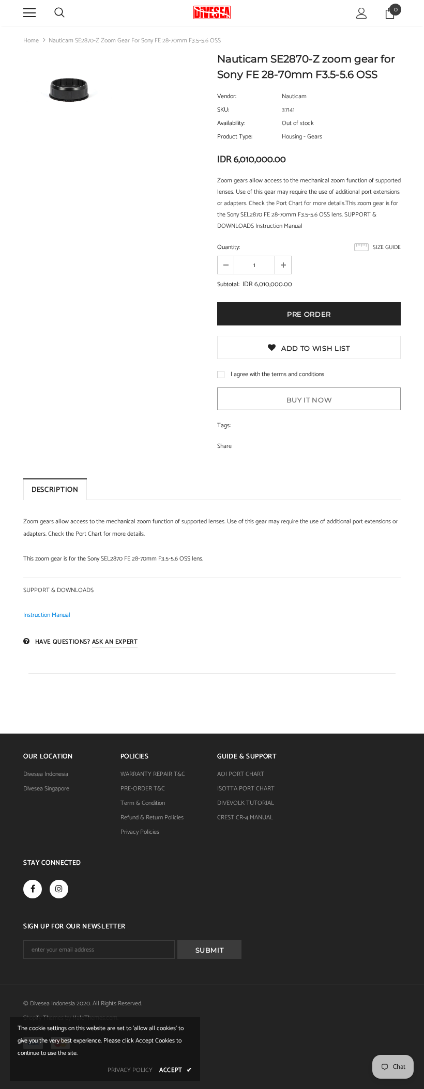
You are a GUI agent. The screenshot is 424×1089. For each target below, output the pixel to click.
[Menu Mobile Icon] (29, 13)
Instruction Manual (46, 615)
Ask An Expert (115, 642)
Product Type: (234, 137)
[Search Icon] (59, 13)
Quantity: (228, 247)
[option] (68, 91)
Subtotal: (228, 284)
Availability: (231, 123)
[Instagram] (59, 889)
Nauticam (294, 96)
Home (31, 40)
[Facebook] (32, 889)
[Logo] (211, 12)
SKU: (223, 110)
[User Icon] (361, 13)
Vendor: (226, 96)
